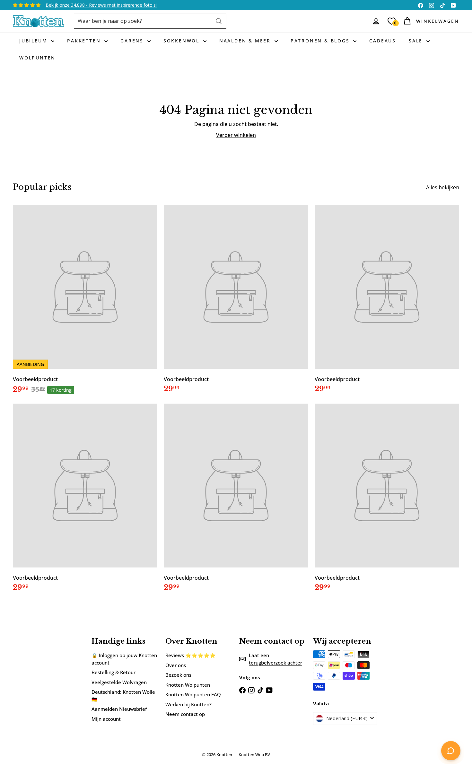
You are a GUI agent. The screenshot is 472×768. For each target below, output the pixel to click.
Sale (417, 41)
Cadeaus (382, 41)
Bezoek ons (178, 675)
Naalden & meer (246, 41)
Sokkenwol (182, 41)
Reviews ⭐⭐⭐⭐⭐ (190, 655)
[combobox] (150, 21)
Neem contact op (185, 714)
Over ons (175, 665)
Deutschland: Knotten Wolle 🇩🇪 (123, 695)
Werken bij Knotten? (188, 704)
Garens (133, 41)
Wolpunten (37, 58)
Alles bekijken (442, 187)
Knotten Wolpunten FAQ (193, 694)
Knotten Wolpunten (187, 685)
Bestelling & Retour (113, 672)
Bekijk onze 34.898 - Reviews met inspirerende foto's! (101, 5)
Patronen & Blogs (321, 41)
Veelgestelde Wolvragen (119, 682)
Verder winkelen (236, 134)
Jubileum (34, 41)
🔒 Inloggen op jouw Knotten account (124, 659)
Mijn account (106, 719)
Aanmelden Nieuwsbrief (119, 709)
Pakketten (85, 41)
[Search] (218, 21)
